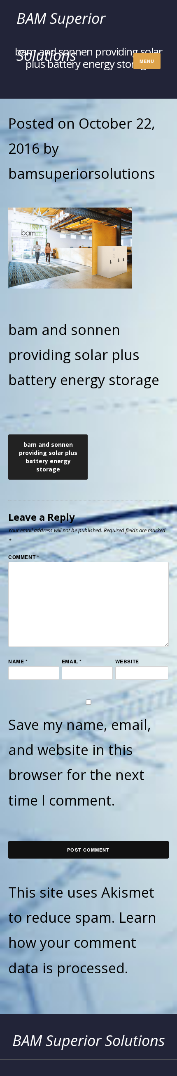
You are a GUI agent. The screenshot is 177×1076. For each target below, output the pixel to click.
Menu (147, 61)
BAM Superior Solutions (88, 1040)
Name (18, 661)
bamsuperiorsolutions (81, 173)
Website (127, 661)
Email (72, 661)
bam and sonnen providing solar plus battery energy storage (48, 457)
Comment (23, 557)
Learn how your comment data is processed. (82, 942)
